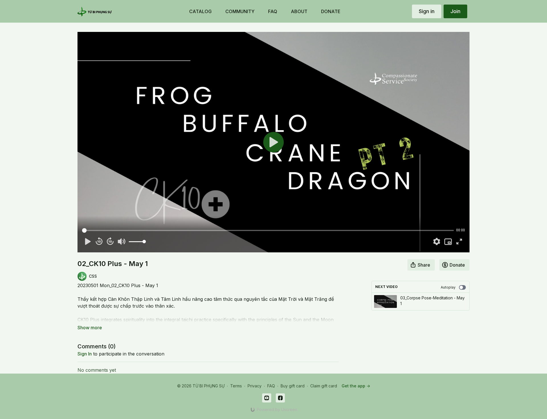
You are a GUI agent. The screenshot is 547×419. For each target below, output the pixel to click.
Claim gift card (323, 385)
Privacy (255, 385)
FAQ (271, 385)
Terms (236, 385)
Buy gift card (293, 385)
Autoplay (448, 287)
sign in (84, 354)
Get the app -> (356, 385)
